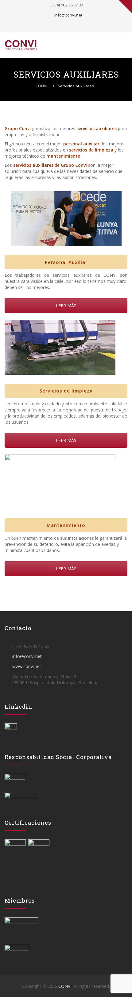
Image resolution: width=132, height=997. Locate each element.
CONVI (65, 986)
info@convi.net (68, 15)
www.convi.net (26, 666)
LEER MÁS (66, 306)
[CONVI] (28, 45)
